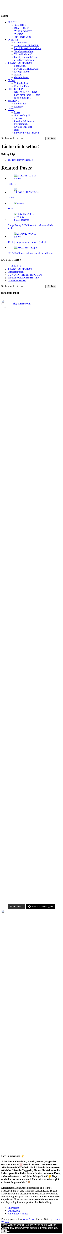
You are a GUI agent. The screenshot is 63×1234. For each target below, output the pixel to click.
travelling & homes (24, 121)
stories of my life (22, 115)
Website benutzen (23, 31)
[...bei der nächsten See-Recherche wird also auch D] (31, 439)
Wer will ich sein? (23, 54)
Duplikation (20, 103)
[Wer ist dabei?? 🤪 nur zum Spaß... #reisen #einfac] (31, 898)
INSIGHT (13, 39)
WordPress (28, 1219)
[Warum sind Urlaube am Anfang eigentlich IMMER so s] (31, 343)
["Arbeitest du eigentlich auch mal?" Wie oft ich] (31, 400)
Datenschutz (14, 1210)
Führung (18, 106)
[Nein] (8, 1231)
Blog (16, 129)
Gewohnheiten (21, 77)
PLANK (12, 22)
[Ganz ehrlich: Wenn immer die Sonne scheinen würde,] (31, 462)
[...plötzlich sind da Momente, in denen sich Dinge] (31, 562)
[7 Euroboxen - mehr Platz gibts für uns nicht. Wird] (31, 367)
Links (17, 112)
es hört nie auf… (22, 97)
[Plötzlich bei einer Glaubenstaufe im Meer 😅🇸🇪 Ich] (31, 322)
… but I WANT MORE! (26, 45)
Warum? (18, 33)
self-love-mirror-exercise (20, 159)
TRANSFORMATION (20, 63)
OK (4, 1231)
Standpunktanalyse (23, 51)
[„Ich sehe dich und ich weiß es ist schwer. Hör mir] (31, 856)
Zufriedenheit (21, 83)
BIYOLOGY (8, 4)
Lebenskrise (20, 42)
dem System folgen (24, 60)
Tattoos (18, 118)
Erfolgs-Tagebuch (23, 126)
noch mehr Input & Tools (27, 94)
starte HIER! (20, 25)
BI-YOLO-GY (22, 28)
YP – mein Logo (22, 36)
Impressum (13, 1207)
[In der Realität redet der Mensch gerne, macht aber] (31, 497)
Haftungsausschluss (18, 1213)
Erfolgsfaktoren (22, 71)
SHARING (14, 100)
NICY (11, 109)
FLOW (11, 80)
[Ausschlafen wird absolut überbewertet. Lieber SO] (31, 424)
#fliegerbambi (21, 124)
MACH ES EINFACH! (26, 68)
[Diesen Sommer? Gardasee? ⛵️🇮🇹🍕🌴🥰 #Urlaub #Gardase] (31, 892)
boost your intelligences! (26, 57)
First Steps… (20, 65)
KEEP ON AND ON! (25, 92)
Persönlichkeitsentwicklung (28, 48)
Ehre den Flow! (22, 86)
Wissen (17, 74)
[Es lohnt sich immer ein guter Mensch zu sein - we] (31, 478)
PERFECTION (16, 89)
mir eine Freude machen (26, 132)
